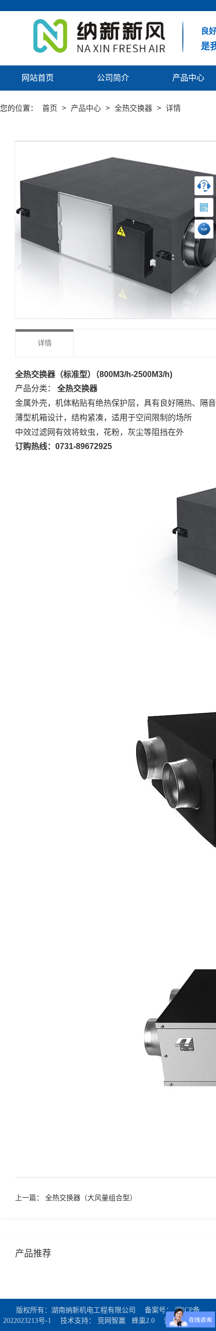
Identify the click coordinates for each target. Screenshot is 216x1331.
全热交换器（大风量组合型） (91, 1198)
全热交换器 (134, 108)
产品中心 (87, 108)
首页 (50, 108)
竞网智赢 (111, 1320)
